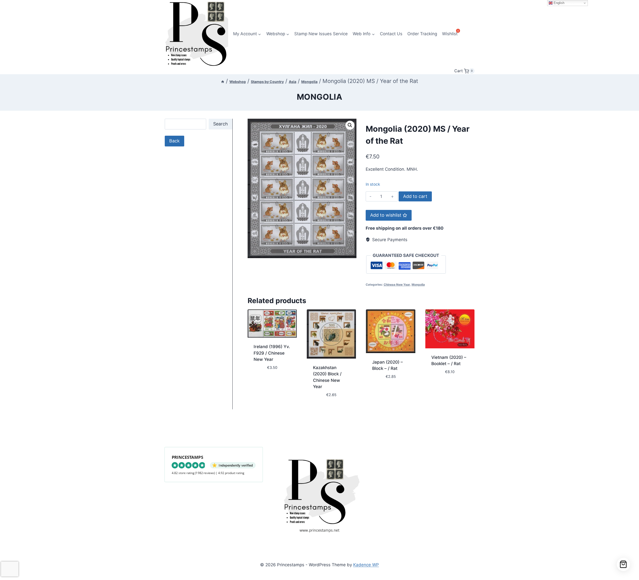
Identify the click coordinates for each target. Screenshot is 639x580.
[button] (349, 125)
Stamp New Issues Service (321, 33)
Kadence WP (366, 564)
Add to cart (415, 196)
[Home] (222, 81)
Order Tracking (422, 33)
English (558, 3)
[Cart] (623, 564)
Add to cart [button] (266, 382)
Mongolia (319, 97)
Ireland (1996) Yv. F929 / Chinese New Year (272, 353)
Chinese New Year (397, 284)
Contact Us (391, 33)
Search (220, 123)
